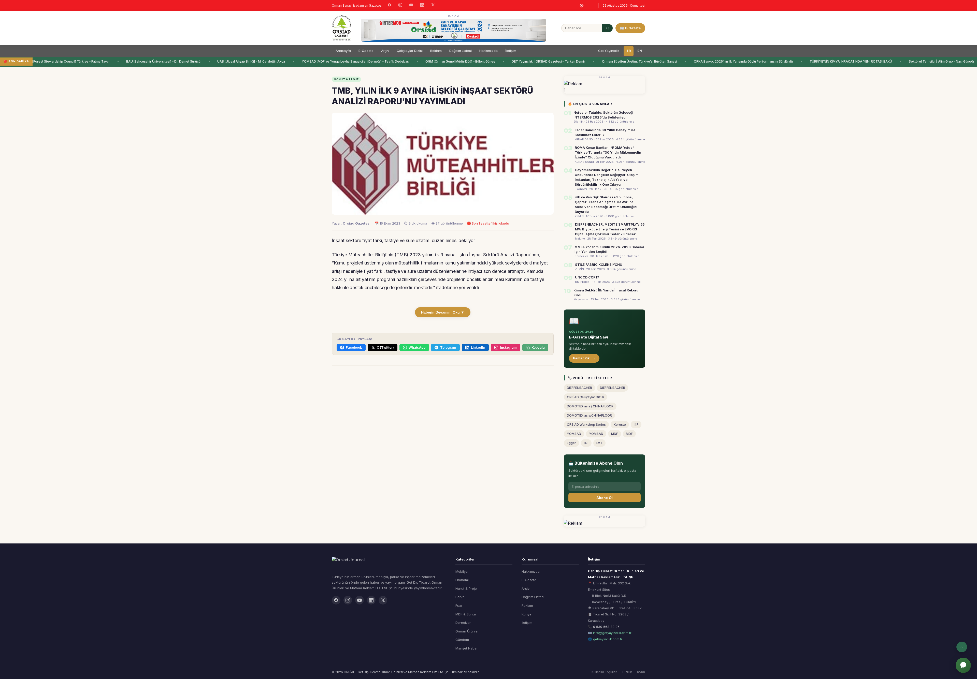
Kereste (620, 424)
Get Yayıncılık (608, 51)
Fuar (459, 605)
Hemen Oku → (584, 358)
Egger (571, 443)
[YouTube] (411, 5)
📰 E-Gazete (630, 28)
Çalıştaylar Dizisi (410, 51)
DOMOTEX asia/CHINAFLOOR (589, 415)
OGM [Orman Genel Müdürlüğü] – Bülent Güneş (442, 61)
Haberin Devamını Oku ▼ (442, 312)
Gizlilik (627, 672)
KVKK (641, 672)
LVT (599, 443)
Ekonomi (462, 580)
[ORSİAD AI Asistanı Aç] (963, 665)
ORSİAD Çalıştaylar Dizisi (585, 397)
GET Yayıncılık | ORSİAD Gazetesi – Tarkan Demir (530, 61)
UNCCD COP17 (587, 277)
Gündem (462, 640)
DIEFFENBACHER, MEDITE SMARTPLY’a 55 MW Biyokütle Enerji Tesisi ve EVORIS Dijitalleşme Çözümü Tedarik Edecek (609, 229)
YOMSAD (574, 434)
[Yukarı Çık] (961, 647)
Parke (460, 597)
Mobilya (461, 571)
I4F (636, 424)
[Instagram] (400, 5)
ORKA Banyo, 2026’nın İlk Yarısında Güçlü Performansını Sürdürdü (725, 61)
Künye (526, 614)
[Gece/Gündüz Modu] (581, 6)
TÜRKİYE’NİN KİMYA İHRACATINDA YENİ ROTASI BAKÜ (833, 61)
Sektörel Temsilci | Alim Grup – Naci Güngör (924, 61)
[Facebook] (389, 5)
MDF (614, 434)
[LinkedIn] (422, 5)
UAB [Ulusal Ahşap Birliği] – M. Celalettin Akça (233, 61)
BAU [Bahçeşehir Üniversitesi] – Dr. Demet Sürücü (145, 61)
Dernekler (463, 623)
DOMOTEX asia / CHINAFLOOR (590, 406)
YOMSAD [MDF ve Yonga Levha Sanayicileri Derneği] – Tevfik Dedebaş (337, 61)
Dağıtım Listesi (460, 51)
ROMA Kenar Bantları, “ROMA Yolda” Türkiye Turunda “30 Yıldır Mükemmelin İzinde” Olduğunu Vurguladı (608, 152)
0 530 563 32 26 (606, 627)
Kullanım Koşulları (604, 672)
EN (639, 51)
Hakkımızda (488, 51)
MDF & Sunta (465, 614)
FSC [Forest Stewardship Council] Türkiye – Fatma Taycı (50, 61)
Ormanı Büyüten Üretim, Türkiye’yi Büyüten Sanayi (621, 61)
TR (628, 51)
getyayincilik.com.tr (607, 639)
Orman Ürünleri (467, 631)
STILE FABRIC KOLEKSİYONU (598, 264)
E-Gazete (365, 51)
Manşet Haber (466, 648)
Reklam (436, 51)
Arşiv (385, 51)
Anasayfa (343, 51)
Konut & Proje (466, 588)
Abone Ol (604, 498)
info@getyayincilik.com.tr (612, 633)
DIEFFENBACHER (579, 388)
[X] (433, 5)
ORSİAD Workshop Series (586, 424)
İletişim (510, 51)
